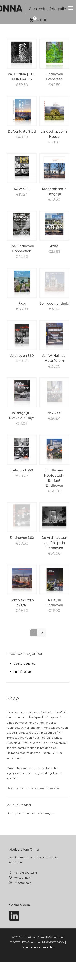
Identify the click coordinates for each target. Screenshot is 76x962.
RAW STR (22, 189)
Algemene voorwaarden (38, 947)
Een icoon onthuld (54, 303)
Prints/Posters (22, 671)
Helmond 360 (22, 470)
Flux (21, 303)
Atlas (54, 246)
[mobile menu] (70, 8)
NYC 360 (54, 413)
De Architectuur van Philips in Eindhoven (54, 543)
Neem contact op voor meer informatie (33, 788)
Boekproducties (24, 663)
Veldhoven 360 (22, 356)
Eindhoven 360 (22, 538)
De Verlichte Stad (22, 131)
